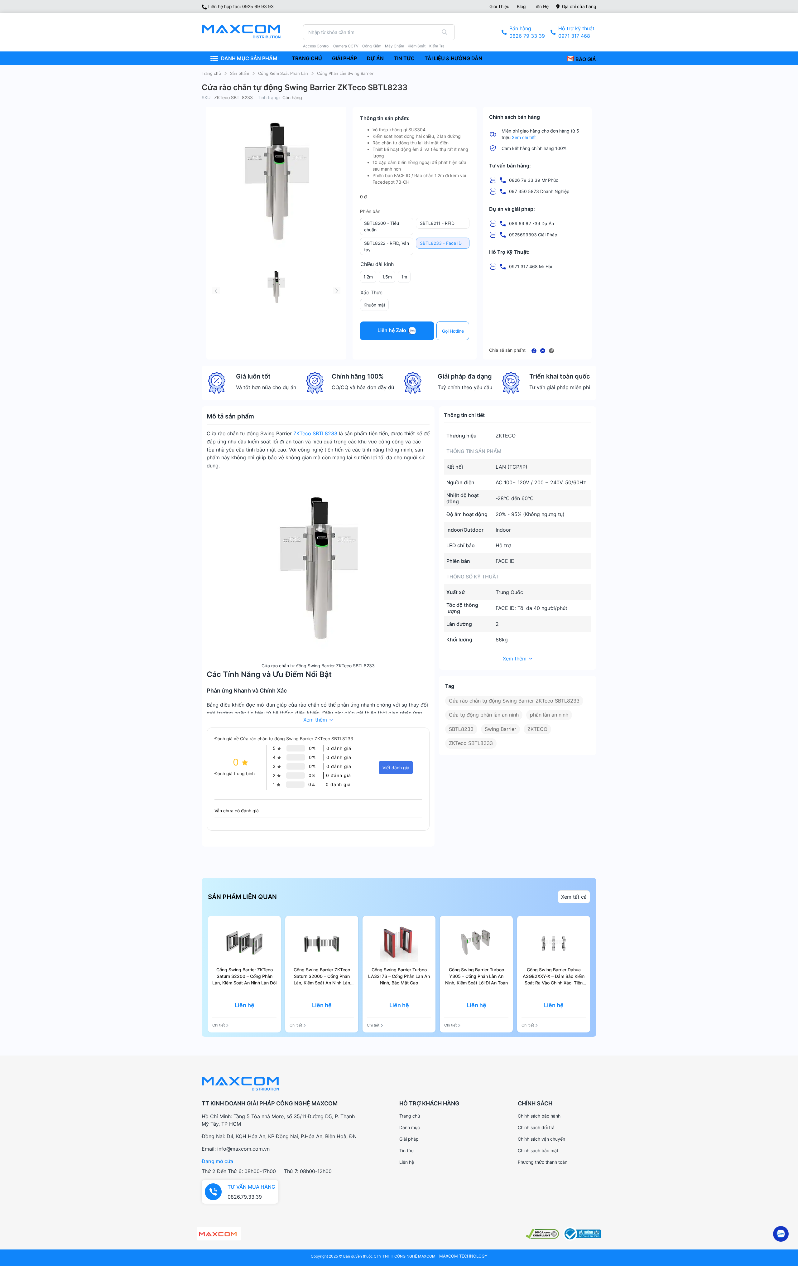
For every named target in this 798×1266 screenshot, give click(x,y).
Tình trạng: (269, 97)
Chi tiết (218, 1025)
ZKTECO (537, 729)
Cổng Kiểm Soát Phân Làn (283, 73)
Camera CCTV (345, 46)
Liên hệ (541, 6)
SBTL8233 (461, 729)
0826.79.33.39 (245, 1197)
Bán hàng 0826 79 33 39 (527, 32)
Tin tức (406, 1150)
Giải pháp (409, 1139)
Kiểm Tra (437, 46)
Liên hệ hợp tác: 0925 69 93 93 (241, 6)
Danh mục (409, 1127)
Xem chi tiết (524, 137)
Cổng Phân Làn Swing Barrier (345, 73)
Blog (521, 6)
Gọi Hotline (453, 331)
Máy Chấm (394, 46)
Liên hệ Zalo (392, 330)
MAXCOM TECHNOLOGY (463, 1256)
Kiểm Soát (416, 46)
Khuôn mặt (374, 304)
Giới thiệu (499, 6)
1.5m (387, 276)
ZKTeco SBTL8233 (315, 433)
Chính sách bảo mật (538, 1150)
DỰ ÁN (375, 58)
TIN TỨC (404, 58)
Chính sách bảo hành (539, 1116)
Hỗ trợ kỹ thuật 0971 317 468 (576, 32)
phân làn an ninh (549, 715)
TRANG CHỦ (307, 58)
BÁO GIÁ (585, 59)
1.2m (368, 276)
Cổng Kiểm (371, 46)
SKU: (207, 97)
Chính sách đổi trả (536, 1127)
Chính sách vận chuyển (541, 1139)
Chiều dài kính (377, 264)
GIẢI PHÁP (344, 58)
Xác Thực (371, 292)
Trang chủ (211, 73)
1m (404, 276)
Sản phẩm (239, 73)
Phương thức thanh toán (542, 1162)
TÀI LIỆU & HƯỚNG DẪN (453, 58)
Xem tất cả (574, 897)
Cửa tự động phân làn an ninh (484, 715)
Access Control (316, 46)
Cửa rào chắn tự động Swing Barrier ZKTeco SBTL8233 (514, 701)
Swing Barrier (500, 729)
